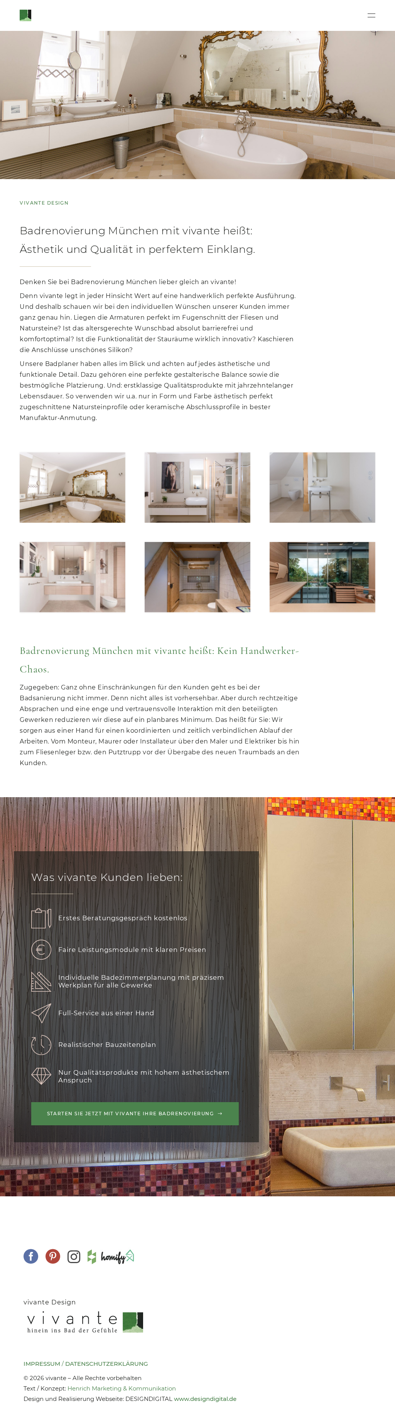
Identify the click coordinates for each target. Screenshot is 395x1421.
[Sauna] (322, 577)
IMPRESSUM (42, 1363)
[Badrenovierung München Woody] (197, 577)
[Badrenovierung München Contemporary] (72, 487)
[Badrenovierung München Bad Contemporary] (197, 487)
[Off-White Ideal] (72, 577)
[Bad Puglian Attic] (322, 487)
